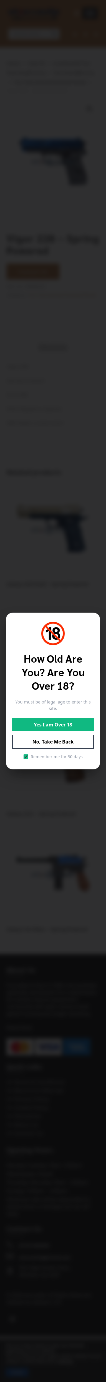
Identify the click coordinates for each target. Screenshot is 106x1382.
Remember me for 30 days (57, 756)
